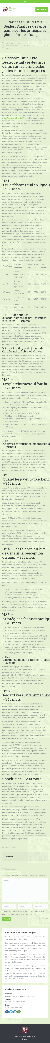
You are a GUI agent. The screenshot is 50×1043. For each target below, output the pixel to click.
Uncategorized (28, 46)
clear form (42, 918)
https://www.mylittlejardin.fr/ (13, 118)
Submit (7, 919)
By (9, 48)
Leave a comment (11, 46)
